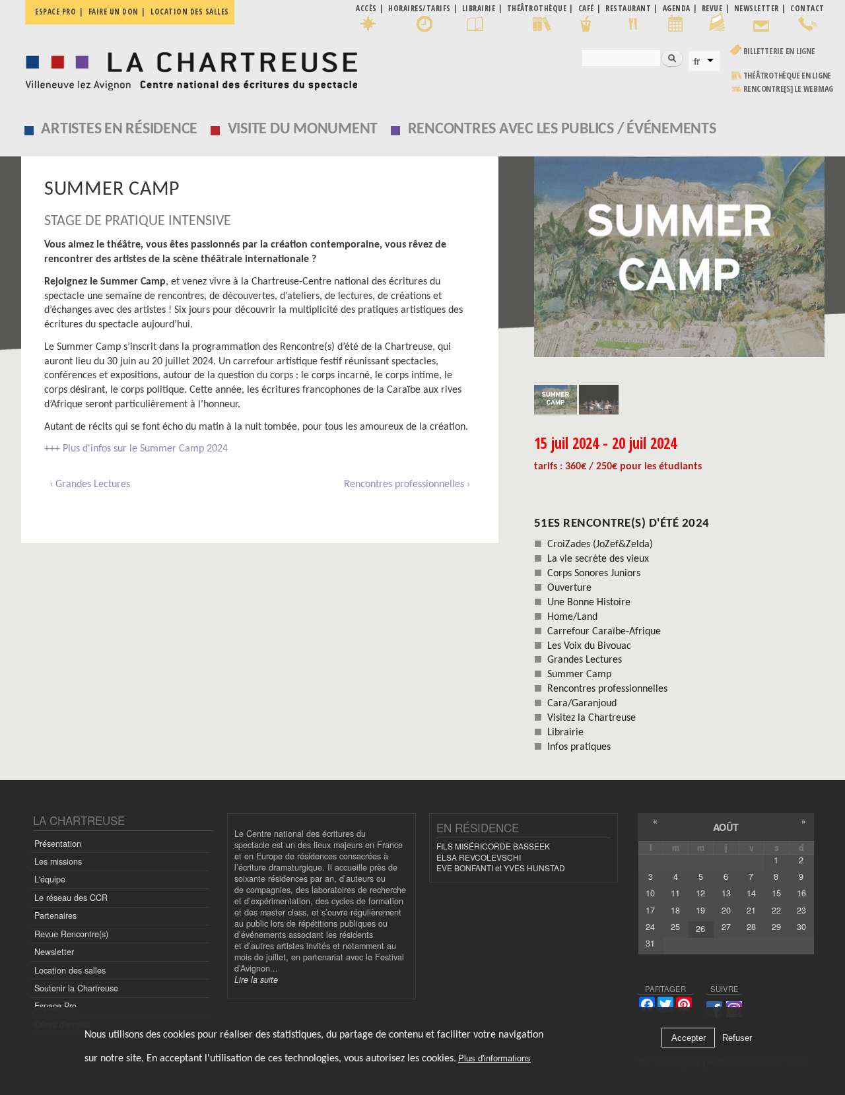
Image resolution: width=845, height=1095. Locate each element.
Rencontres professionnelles (607, 689)
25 (675, 927)
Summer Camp (579, 674)
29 (776, 927)
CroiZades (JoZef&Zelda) (600, 544)
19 (700, 910)
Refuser (737, 1038)
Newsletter (54, 952)
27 (726, 927)
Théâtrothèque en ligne (787, 75)
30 (801, 927)
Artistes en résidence (119, 129)
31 (650, 943)
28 (751, 927)
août (726, 827)
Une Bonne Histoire (588, 602)
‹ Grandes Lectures (90, 484)
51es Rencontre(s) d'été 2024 (622, 523)
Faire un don (113, 12)
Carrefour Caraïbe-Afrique (604, 631)
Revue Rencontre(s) (71, 934)
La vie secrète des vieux (598, 559)
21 (751, 910)
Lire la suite (256, 979)
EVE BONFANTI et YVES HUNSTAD (500, 867)
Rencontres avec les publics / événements (562, 129)
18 (675, 910)
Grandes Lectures (584, 660)
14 (751, 893)
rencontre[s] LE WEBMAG (788, 88)
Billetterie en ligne (779, 51)
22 (776, 910)
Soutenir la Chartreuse (76, 988)
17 (650, 910)
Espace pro (55, 12)
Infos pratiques (579, 747)
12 (700, 893)
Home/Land (572, 617)
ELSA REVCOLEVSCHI (478, 857)
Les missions (58, 861)
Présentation (57, 843)
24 (650, 927)
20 (726, 910)
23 (801, 910)
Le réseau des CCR (71, 898)
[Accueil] (188, 67)
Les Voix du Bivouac (589, 646)
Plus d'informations (494, 1058)
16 (801, 893)
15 (776, 893)
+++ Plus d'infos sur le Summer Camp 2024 (136, 449)
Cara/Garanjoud (582, 703)
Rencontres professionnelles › (407, 484)
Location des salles (190, 12)
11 (675, 893)
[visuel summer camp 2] (679, 256)
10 (650, 893)
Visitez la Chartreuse (591, 718)
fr (697, 61)
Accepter (688, 1038)
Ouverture (569, 588)
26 (700, 929)
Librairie (565, 732)
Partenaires (55, 915)
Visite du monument (303, 129)
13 (726, 893)
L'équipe (49, 879)
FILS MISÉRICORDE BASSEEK (493, 845)
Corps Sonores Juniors (593, 573)
